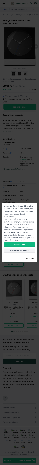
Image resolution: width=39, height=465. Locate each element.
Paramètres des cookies (19, 250)
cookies (9, 211)
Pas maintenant (28, 258)
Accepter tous (19, 244)
